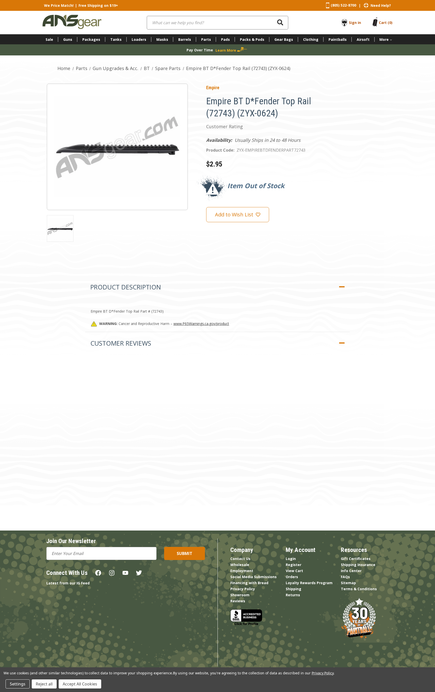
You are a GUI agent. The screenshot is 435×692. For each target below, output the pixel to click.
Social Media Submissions (253, 576)
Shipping (293, 588)
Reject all (44, 684)
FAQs (345, 576)
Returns (293, 594)
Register (293, 564)
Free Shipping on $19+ (98, 5)
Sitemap (348, 582)
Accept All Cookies (80, 684)
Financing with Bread (249, 582)
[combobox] (217, 22)
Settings (17, 684)
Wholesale (239, 564)
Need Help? (381, 5)
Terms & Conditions (359, 588)
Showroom (239, 594)
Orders (292, 576)
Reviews (237, 601)
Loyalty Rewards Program (309, 582)
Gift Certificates (356, 558)
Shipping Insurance (358, 564)
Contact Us (240, 558)
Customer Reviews (120, 343)
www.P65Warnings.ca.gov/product (201, 323)
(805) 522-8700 (343, 5)
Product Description (125, 287)
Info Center (351, 570)
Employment (241, 570)
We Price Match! (59, 5)
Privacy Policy (242, 588)
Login (291, 558)
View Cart (294, 570)
